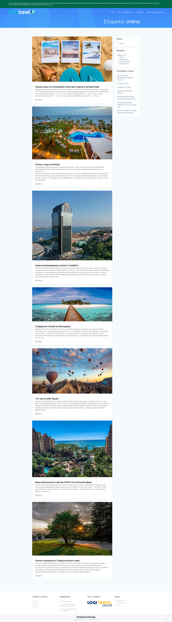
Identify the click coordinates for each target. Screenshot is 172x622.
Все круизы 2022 (122, 83)
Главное (119, 55)
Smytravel (122, 64)
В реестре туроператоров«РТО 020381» (68, 609)
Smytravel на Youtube (124, 87)
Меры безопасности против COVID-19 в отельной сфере (63, 482)
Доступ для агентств (155, 12)
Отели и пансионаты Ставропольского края (57, 560)
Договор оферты (65, 601)
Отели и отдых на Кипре (47, 164)
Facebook (35, 601)
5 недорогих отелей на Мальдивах (52, 326)
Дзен (34, 608)
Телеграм (35, 605)
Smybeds (122, 59)
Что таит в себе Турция (46, 398)
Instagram (35, 603)
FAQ (120, 57)
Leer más (38, 99)
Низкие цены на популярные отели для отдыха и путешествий (67, 87)
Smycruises (123, 61)
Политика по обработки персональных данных (67, 605)
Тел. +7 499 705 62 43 (125, 12)
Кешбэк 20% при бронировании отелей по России (125, 78)
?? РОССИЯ (139, 12)
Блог (113, 12)
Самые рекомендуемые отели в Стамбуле (56, 265)
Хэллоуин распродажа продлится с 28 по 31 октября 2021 (127, 105)
